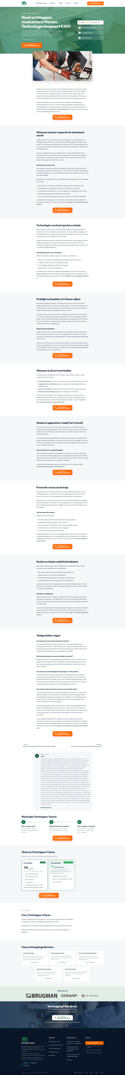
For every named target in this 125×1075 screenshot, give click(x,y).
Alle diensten (52, 1055)
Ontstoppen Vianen (41, 3)
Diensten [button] (52, 3)
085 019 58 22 (60, 402)
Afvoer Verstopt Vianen (54, 1041)
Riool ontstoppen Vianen (31, 13)
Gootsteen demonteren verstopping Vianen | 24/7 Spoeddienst (73, 1049)
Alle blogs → (70, 1060)
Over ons (68, 3)
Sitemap (102, 1072)
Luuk (26, 39)
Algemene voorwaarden (79, 1072)
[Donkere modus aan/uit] (122, 3)
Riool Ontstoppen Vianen (55, 1048)
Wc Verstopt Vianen (53, 1052)
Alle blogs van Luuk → (46, 807)
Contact (76, 3)
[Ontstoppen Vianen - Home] (24, 3)
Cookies (91, 1072)
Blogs (60, 3)
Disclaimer (97, 1072)
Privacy (86, 1072)
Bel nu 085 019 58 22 (93, 1043)
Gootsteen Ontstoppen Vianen (56, 1045)
